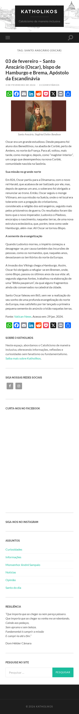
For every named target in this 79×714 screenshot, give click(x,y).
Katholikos (39, 11)
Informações (13, 557)
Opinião (11, 580)
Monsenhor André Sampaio (23, 564)
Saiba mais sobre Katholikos (23, 358)
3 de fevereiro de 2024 (20, 85)
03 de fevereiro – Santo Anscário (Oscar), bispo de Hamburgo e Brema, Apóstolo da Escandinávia (37, 69)
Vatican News (22, 316)
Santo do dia (13, 587)
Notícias (11, 572)
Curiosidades (14, 549)
